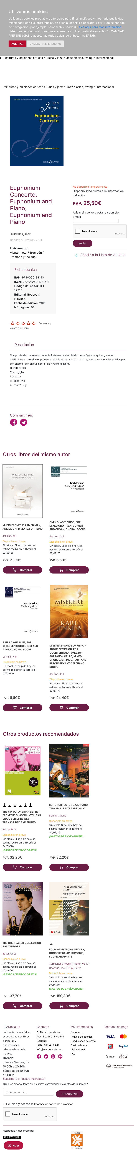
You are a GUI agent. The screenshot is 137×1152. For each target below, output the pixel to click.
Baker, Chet (9, 953)
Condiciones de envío (83, 1040)
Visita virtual (78, 1049)
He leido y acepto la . (40, 1104)
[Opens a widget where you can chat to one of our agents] (13, 1145)
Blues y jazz (55, 58)
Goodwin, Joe (57, 967)
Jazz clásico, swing (79, 58)
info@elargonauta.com (50, 1049)
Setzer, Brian (9, 829)
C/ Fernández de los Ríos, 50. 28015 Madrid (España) (50, 1036)
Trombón (36, 252)
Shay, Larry (74, 967)
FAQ (73, 1053)
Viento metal (18, 252)
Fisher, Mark (81, 963)
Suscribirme (70, 1094)
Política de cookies (81, 1036)
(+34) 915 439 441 (48, 1044)
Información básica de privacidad (53, 1103)
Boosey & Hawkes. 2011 (26, 240)
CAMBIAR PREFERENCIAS (45, 43)
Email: (77, 216)
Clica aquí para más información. (100, 27)
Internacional (105, 58)
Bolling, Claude (57, 815)
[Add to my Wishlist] (76, 255)
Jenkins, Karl (9, 535)
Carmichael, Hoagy (60, 963)
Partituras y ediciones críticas (23, 58)
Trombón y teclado (23, 257)
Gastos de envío (80, 1045)
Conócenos (77, 1032)
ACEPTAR (17, 43)
